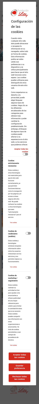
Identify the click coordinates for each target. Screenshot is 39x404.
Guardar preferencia (19, 367)
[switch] (25, 154)
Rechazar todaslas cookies (19, 377)
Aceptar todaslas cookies (19, 356)
